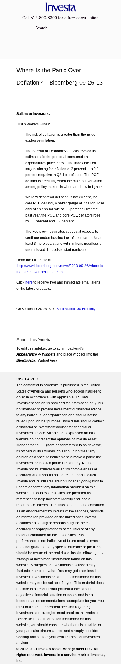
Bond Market (66, 309)
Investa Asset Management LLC (60, 7)
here (29, 282)
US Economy (86, 309)
